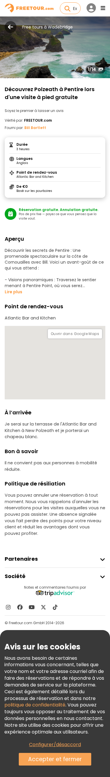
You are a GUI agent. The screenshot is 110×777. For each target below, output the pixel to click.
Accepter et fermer (55, 759)
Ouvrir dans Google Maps (75, 333)
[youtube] (31, 607)
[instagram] (8, 607)
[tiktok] (55, 607)
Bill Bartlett (35, 127)
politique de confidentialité (34, 704)
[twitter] (43, 607)
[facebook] (19, 607)
